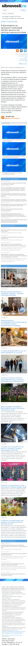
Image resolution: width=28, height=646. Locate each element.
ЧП (26, 61)
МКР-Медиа (10, 13)
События (3, 517)
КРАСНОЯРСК (11, 1)
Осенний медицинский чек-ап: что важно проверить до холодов (13, 351)
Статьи (4, 13)
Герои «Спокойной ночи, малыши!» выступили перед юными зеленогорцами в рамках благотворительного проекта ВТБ (14, 221)
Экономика (21, 18)
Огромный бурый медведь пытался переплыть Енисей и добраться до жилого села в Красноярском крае (14, 546)
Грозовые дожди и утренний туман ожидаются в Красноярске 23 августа (13, 574)
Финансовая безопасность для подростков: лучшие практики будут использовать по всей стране (14, 205)
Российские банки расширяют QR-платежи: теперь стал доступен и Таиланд (13, 183)
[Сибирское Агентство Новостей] (14, 5)
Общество (13, 18)
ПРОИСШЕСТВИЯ (23, 56)
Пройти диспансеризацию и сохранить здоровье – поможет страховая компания (12, 293)
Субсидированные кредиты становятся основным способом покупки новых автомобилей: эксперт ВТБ (14, 200)
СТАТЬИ (5, 266)
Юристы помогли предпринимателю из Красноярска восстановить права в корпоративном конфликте (14, 323)
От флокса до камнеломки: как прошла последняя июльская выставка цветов (12, 522)
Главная (3, 21)
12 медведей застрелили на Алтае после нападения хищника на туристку (14, 554)
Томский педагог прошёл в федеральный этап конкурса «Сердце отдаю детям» (12, 564)
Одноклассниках (13, 118)
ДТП (26, 57)
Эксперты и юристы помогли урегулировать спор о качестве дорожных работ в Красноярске (12, 379)
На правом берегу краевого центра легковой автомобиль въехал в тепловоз (14, 156)
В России (18, 16)
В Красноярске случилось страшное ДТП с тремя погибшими (13, 140)
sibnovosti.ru (10, 595)
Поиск (23, 10)
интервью (4, 444)
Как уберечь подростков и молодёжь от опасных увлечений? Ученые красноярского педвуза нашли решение (13, 195)
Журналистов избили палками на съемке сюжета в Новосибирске (13, 230)
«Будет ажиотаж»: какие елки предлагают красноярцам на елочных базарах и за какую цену (13, 244)
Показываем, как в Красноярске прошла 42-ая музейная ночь (12, 237)
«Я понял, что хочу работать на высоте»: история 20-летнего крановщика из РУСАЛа (12, 448)
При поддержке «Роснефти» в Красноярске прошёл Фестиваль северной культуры (12, 408)
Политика (6, 18)
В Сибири (5, 16)
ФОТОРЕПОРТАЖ (8, 226)
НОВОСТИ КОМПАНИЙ (10, 179)
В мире (12, 16)
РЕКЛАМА (20, 580)
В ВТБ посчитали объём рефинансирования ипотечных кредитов (12, 209)
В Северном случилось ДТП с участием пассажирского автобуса (12, 173)
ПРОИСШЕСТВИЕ (23, 60)
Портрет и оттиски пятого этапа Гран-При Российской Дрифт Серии (14, 486)
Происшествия (12, 21)
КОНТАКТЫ (8, 580)
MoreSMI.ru (7, 636)
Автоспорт (4, 482)
